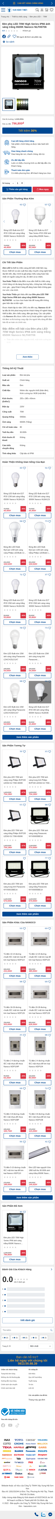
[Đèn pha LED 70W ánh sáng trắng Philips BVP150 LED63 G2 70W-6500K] (15, 815)
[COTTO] (7, 1443)
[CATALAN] (42, 1462)
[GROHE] (19, 1443)
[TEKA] (7, 1447)
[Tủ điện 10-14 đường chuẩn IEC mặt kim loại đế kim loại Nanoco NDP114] (15, 939)
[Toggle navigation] (3, 10)
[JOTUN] (42, 1469)
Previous (4, 221)
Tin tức (31, 1384)
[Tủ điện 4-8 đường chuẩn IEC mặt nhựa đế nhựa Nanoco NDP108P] (15, 1099)
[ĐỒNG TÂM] (42, 1454)
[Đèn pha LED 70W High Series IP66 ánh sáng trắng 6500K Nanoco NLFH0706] (15, 1223)
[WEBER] (7, 1462)
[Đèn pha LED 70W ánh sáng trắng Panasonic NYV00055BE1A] (40, 869)
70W (45, 17)
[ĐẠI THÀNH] (19, 1454)
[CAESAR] (30, 1440)
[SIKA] (30, 1466)
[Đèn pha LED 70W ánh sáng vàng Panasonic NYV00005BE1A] (40, 815)
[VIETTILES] (19, 1466)
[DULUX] (19, 1473)
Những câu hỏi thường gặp (10, 1377)
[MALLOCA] (42, 1443)
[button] (27, 357)
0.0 (3, 31)
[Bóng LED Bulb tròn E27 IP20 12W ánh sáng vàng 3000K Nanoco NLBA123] (40, 478)
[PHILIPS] (42, 1451)
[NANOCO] (7, 1454)
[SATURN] (30, 1458)
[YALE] (19, 1458)
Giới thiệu (32, 1374)
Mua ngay (44, 189)
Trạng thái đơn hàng (8, 1374)
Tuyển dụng (33, 1381)
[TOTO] (19, 1440)
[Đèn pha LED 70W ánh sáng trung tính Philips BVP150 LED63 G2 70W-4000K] (40, 762)
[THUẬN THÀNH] (19, 1477)
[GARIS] (42, 1447)
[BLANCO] (19, 1451)
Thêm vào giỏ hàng (18, 189)
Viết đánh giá (27, 1320)
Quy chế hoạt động (35, 1377)
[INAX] (7, 1440)
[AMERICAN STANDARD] (30, 1443)
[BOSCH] (30, 1469)
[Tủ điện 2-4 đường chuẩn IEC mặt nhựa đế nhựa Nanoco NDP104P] (15, 1046)
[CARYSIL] (7, 1466)
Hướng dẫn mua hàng (8, 1381)
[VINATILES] (19, 1469)
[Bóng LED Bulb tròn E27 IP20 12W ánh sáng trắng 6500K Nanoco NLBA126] (15, 215)
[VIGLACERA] (42, 1440)
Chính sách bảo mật (8, 1388)
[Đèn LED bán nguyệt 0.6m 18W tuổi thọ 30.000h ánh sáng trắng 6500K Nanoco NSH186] (40, 1152)
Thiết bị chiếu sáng (19, 17)
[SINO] (7, 1477)
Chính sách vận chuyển (9, 1384)
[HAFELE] (19, 1447)
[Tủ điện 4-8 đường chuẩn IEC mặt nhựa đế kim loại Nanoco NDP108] (40, 1099)
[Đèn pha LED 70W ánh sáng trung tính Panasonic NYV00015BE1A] (15, 869)
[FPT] (7, 1458)
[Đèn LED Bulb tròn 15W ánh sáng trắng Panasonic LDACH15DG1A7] (15, 692)
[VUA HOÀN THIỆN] (42, 1458)
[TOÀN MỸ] (30, 1454)
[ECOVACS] (30, 1477)
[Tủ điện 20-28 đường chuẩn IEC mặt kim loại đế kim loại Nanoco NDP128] (40, 992)
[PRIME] (42, 1473)
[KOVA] (7, 1469)
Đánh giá (27, 31)
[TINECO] (19, 1462)
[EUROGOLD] (7, 1451)
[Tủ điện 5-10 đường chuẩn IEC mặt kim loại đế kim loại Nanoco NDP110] (15, 1152)
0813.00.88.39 (27, 1363)
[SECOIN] (42, 1466)
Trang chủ (5, 17)
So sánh (10, 42)
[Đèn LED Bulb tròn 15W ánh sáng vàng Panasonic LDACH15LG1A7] (15, 638)
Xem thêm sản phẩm (27, 737)
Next (51, 221)
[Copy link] (9, 36)
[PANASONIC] (30, 1451)
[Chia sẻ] (4, 36)
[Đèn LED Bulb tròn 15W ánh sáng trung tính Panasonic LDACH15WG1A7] (40, 638)
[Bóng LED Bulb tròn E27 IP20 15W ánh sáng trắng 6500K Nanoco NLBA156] (15, 585)
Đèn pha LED (35, 17)
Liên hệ (31, 1388)
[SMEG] (30, 1447)
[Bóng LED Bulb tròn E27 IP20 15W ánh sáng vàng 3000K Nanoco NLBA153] (40, 585)
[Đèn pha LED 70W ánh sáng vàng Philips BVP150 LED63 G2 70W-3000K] (15, 762)
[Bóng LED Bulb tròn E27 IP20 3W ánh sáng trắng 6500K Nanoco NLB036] (40, 692)
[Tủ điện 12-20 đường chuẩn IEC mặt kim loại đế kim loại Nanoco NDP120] (40, 939)
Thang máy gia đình (37, 1400)
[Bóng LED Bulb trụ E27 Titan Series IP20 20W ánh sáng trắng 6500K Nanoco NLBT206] (40, 215)
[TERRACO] (7, 1473)
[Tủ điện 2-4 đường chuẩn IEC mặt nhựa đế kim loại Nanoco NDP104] (40, 1046)
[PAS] (30, 1462)
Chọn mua (15, 252)
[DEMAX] (30, 1473)
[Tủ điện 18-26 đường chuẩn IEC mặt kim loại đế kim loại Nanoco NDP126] (15, 992)
